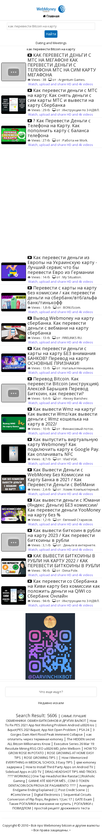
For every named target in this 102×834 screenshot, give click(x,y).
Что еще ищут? (51, 692)
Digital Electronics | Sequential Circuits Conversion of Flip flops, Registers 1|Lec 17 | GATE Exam (49, 796)
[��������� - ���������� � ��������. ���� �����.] (51, 644)
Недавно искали (51, 703)
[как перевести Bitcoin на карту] (51, 6)
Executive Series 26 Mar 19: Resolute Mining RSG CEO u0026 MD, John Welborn (50, 746)
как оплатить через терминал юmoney (49, 736)
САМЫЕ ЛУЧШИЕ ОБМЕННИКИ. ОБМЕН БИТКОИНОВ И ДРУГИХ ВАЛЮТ (46, 718)
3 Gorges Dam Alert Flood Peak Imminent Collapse (52, 732)
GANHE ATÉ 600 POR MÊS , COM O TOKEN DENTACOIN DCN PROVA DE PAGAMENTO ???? (48, 783)
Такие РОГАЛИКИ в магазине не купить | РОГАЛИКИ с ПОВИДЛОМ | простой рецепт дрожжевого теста (51, 805)
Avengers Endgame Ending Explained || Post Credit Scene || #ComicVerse (52, 790)
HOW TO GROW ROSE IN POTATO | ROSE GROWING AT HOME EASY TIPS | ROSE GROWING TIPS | (52, 753)
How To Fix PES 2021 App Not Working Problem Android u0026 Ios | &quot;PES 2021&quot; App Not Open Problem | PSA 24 (51, 725)
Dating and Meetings (51, 43)
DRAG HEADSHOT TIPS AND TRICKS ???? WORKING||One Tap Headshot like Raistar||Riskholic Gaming (52, 776)
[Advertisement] (51, 201)
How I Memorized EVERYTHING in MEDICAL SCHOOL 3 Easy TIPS (47, 759)
